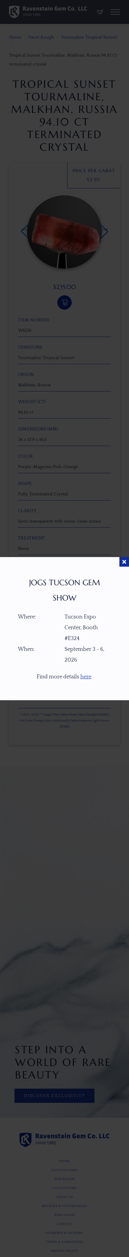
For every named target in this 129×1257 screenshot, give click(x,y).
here (85, 677)
